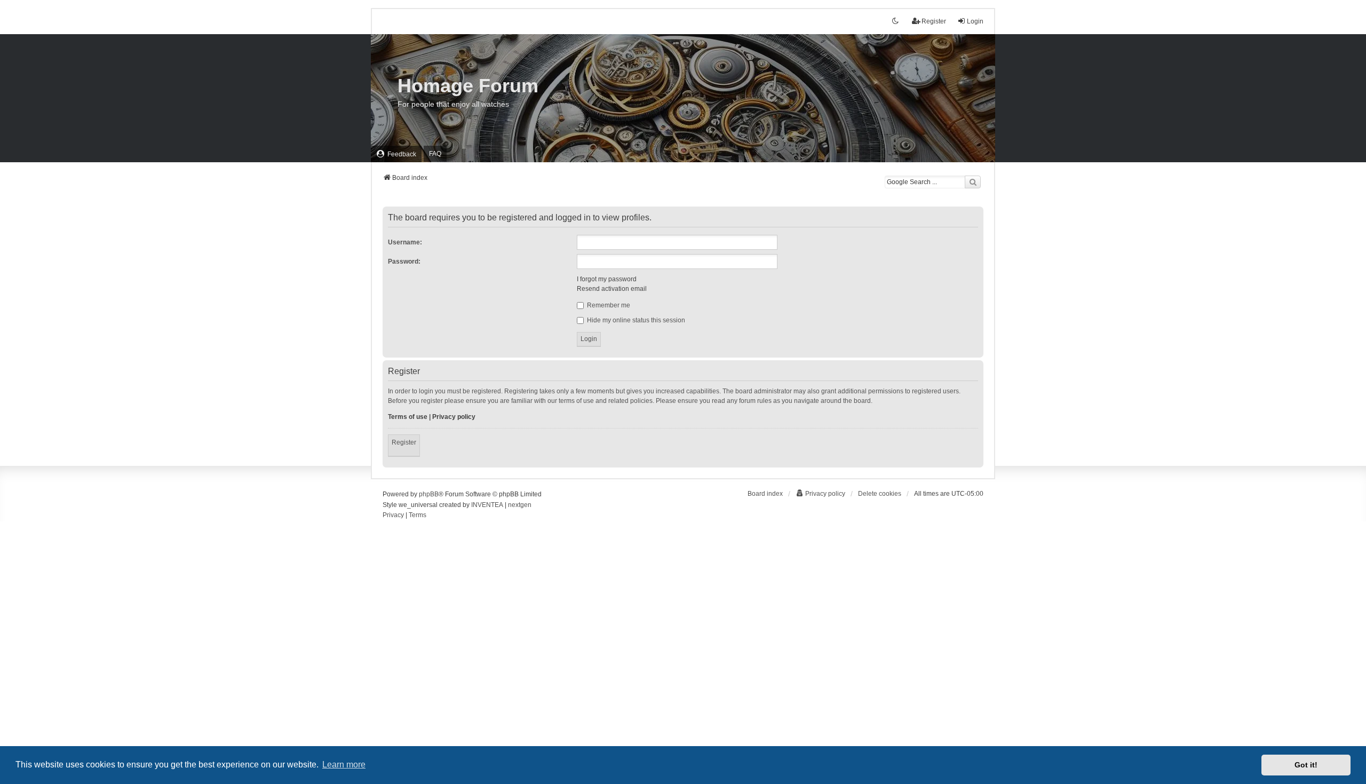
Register (404, 442)
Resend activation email (612, 288)
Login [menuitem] (975, 21)
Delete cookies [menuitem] (879, 493)
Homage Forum (468, 86)
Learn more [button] (344, 764)
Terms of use (407, 417)
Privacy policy (453, 417)
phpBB (429, 494)
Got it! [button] (1305, 765)
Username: (405, 242)
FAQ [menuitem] (435, 153)
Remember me (607, 305)
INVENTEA (487, 505)
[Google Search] (973, 182)
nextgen (519, 505)
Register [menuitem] (934, 21)
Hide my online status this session (635, 320)
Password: (404, 261)
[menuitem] (396, 154)
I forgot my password (607, 279)
